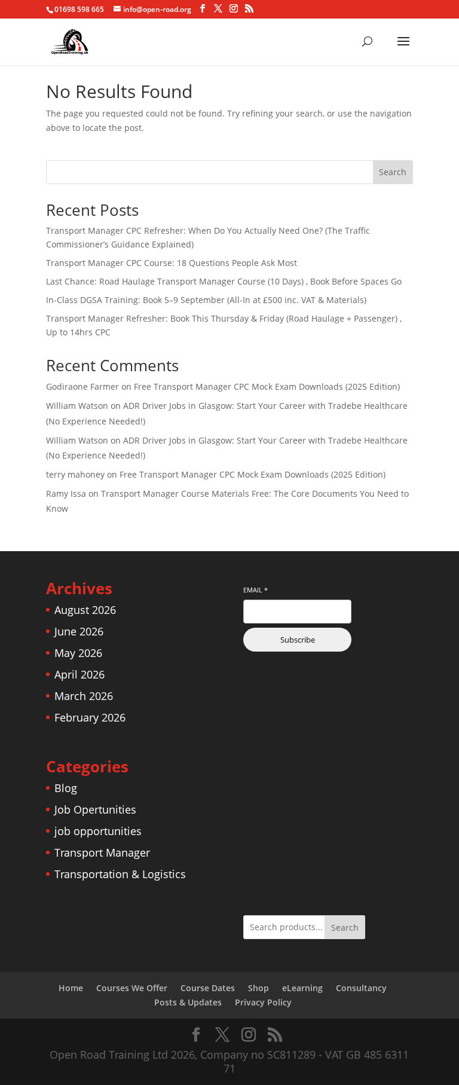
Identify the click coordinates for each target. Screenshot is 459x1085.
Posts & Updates (188, 1002)
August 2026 (85, 610)
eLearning (302, 988)
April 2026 (79, 674)
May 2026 (78, 653)
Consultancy (361, 988)
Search (392, 172)
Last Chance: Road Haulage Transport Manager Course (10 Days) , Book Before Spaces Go (224, 281)
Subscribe (297, 639)
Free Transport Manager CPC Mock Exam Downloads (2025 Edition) (267, 386)
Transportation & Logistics (120, 874)
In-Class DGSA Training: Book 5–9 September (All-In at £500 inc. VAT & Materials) (206, 299)
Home (71, 988)
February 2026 (90, 717)
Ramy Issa (66, 493)
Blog (65, 788)
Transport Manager (102, 852)
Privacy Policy (263, 1002)
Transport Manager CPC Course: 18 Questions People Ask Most (171, 262)
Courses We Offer (131, 988)
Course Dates (207, 988)
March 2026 (83, 696)
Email (255, 589)
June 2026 (78, 631)
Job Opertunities (95, 809)
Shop (258, 988)
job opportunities (98, 831)
